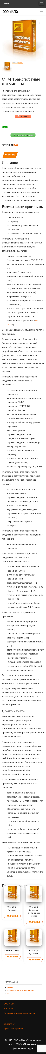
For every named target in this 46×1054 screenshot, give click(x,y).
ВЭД (15, 145)
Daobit (10, 987)
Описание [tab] (10, 154)
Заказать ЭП (10, 1024)
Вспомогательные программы (20, 991)
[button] (40, 23)
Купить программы (13, 1028)
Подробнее (12, 916)
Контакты (8, 1008)
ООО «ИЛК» (11, 12)
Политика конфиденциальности (19, 1013)
